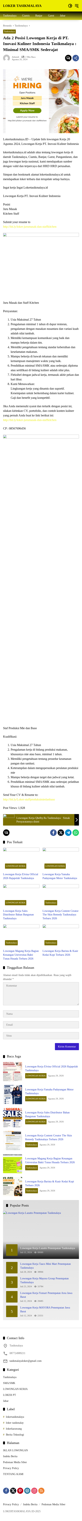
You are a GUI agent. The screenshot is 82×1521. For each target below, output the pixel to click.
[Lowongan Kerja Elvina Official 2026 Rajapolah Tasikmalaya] (21, 859)
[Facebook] (53, 832)
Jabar (6, 1401)
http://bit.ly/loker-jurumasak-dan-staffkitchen (29, 226)
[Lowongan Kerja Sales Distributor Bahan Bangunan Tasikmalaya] (21, 895)
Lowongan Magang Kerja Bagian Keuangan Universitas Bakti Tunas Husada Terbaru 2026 (21, 955)
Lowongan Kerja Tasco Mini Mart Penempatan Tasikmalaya (45, 1265)
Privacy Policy (11, 1468)
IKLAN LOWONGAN (15, 1450)
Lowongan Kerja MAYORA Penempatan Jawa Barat (45, 1309)
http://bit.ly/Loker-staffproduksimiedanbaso (29, 799)
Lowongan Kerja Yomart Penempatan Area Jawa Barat (46, 1295)
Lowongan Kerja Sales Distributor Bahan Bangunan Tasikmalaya (18, 914)
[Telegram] (68, 832)
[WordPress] (27, 1491)
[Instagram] (34, 1491)
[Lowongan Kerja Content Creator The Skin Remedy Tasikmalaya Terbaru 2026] (61, 895)
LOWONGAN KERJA (15, 866)
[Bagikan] (75, 58)
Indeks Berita (10, 1456)
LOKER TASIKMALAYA (22, 6)
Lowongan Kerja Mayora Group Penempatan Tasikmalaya (44, 1280)
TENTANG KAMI (13, 1474)
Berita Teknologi (15, 1434)
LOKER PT (9, 1395)
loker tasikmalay (15, 1422)
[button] (70, 5)
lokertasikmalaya (15, 1416)
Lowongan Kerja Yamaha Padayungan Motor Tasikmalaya (60, 876)
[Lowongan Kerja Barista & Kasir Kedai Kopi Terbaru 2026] (61, 935)
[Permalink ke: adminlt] (7, 58)
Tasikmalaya (9, 31)
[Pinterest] (20, 1491)
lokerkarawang (14, 1428)
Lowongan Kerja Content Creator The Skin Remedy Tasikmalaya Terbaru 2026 (61, 914)
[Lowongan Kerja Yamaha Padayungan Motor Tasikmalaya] (61, 859)
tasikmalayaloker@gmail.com (26, 1360)
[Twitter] (61, 832)
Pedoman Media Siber (15, 1462)
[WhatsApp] (75, 832)
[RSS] (41, 1491)
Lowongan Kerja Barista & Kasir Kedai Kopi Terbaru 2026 (60, 953)
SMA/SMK (9, 1383)
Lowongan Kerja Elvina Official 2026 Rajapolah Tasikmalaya (20, 876)
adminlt (15, 57)
